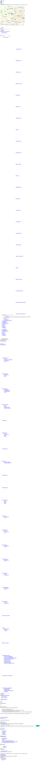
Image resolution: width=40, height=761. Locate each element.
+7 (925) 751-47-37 (8, 316)
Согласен (37, 725)
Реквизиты (4, 327)
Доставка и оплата (5, 323)
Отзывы (3, 326)
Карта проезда (2, 754)
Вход (5, 318)
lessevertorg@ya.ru (3, 755)
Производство (4, 322)
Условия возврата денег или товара (8, 742)
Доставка (3, 731)
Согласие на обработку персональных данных (10, 741)
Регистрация (6, 319)
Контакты (4, 325)
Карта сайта (4, 734)
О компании (4, 321)
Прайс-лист (4, 331)
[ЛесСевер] (2, 723)
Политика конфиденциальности (7, 740)
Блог (3, 324)
